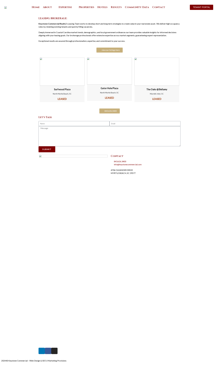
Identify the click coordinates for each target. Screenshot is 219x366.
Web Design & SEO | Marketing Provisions (47, 360)
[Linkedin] (42, 351)
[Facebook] (48, 351)
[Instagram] (54, 351)
